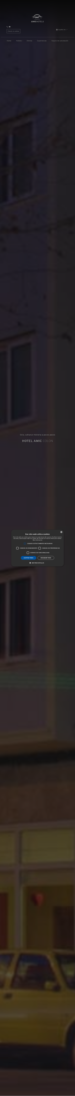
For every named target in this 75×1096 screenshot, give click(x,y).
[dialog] (37, 548)
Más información (37, 540)
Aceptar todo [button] (28, 558)
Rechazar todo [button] (46, 558)
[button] (37, 563)
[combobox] (61, 532)
